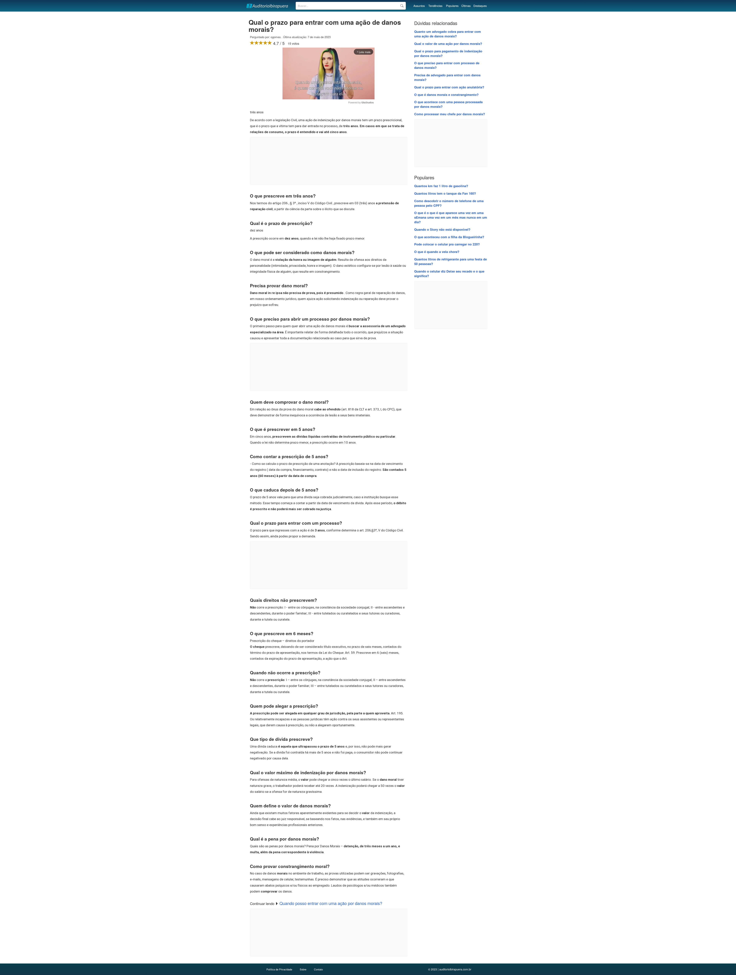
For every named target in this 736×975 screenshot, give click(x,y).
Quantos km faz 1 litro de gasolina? (441, 186)
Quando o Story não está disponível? (442, 229)
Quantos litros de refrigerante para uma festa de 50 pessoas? (450, 261)
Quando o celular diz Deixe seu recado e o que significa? (449, 273)
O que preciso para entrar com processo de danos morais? (446, 65)
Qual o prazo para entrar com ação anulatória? (449, 87)
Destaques (480, 6)
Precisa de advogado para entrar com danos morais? (447, 77)
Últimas (466, 6)
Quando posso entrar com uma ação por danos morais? (330, 903)
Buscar (401, 5)
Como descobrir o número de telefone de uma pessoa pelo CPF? (449, 203)
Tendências (435, 6)
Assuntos (419, 6)
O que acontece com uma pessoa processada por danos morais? (448, 104)
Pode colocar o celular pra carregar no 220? (447, 244)
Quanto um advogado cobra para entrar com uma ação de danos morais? (447, 33)
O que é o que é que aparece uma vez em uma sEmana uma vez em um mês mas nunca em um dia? (450, 217)
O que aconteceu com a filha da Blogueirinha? (449, 237)
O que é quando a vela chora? (436, 251)
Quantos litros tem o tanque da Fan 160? (445, 193)
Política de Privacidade (279, 969)
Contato (318, 969)
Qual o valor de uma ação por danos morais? (448, 43)
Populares (452, 6)
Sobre (303, 969)
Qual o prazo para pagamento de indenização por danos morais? (448, 53)
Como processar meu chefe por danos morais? (449, 114)
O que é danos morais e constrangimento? (446, 94)
